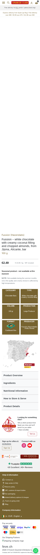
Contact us (9, 480)
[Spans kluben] (20, 2)
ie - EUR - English (12, 516)
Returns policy (10, 487)
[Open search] (8, 2)
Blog (6, 504)
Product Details (12, 406)
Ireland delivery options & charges (17, 497)
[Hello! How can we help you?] (35, 550)
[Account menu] (31, 2)
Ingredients (10, 383)
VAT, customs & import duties (15, 490)
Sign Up (7, 448)
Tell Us (32, 434)
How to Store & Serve (15, 398)
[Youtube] (29, 445)
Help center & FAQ (11, 483)
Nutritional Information (16, 391)
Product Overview (13, 375)
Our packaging (10, 494)
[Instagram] (24, 445)
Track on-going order (12, 501)
